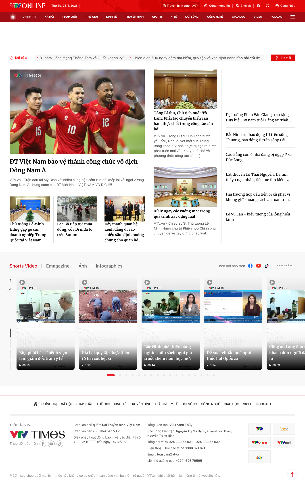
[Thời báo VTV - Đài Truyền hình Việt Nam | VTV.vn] (27, 5)
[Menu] (292, 17)
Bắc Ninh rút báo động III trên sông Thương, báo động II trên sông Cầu (257, 137)
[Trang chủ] (13, 16)
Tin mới (286, 58)
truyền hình (134, 16)
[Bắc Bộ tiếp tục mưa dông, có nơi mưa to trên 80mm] (77, 208)
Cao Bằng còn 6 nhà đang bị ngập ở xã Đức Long (259, 157)
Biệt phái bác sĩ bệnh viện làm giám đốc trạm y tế (43, 355)
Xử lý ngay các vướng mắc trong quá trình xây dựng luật (182, 214)
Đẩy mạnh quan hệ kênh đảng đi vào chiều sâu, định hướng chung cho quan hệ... (124, 232)
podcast (277, 16)
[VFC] (259, 429)
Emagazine (58, 266)
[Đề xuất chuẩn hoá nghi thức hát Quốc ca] (233, 323)
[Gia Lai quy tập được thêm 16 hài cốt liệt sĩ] (108, 323)
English (246, 6)
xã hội (49, 16)
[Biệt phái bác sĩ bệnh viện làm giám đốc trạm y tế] (46, 323)
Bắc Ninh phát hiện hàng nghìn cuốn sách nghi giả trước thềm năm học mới (168, 352)
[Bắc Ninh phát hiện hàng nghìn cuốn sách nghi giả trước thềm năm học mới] (171, 323)
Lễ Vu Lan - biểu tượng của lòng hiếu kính (258, 217)
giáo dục (238, 16)
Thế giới (92, 16)
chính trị (29, 16)
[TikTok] (266, 266)
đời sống (192, 16)
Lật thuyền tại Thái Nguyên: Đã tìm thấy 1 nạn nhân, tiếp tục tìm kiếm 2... (259, 177)
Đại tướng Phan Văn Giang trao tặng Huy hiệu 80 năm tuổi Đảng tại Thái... (258, 117)
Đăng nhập (287, 6)
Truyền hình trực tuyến (182, 6)
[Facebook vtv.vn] (259, 6)
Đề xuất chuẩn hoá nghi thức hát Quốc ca (229, 355)
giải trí (157, 16)
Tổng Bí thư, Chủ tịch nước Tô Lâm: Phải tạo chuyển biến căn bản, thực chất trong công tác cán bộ (183, 121)
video (258, 16)
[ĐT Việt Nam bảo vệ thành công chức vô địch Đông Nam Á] (77, 112)
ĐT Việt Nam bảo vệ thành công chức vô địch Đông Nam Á (74, 166)
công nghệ (215, 16)
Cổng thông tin (219, 6)
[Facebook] (250, 266)
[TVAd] (284, 429)
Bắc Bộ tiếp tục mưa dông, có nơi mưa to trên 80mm (74, 229)
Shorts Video (23, 266)
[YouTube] (258, 266)
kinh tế (111, 16)
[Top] (292, 474)
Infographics (109, 266)
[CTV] (259, 442)
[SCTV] (259, 456)
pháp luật (70, 16)
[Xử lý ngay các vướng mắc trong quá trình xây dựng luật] (185, 187)
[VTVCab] (284, 442)
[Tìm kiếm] (269, 6)
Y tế (174, 16)
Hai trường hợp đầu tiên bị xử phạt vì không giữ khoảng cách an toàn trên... (259, 197)
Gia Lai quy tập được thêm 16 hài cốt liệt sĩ (106, 355)
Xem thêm (284, 266)
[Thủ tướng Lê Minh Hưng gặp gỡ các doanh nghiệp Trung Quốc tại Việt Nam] (30, 208)
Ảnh (82, 266)
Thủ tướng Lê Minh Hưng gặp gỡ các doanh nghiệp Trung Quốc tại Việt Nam (28, 232)
